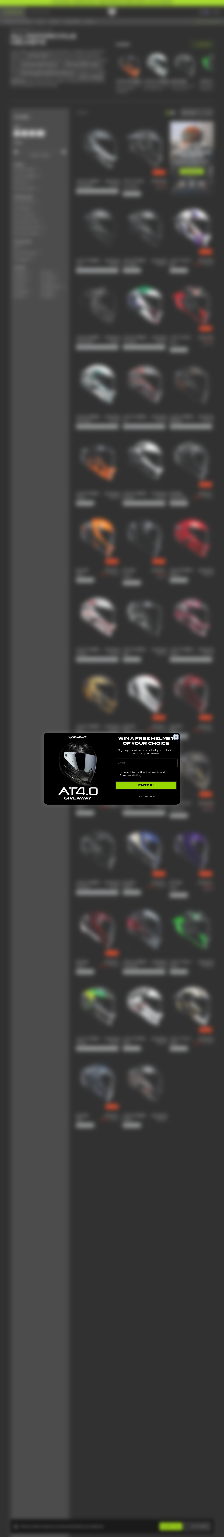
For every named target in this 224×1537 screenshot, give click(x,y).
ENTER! (146, 785)
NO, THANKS (146, 796)
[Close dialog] (175, 737)
